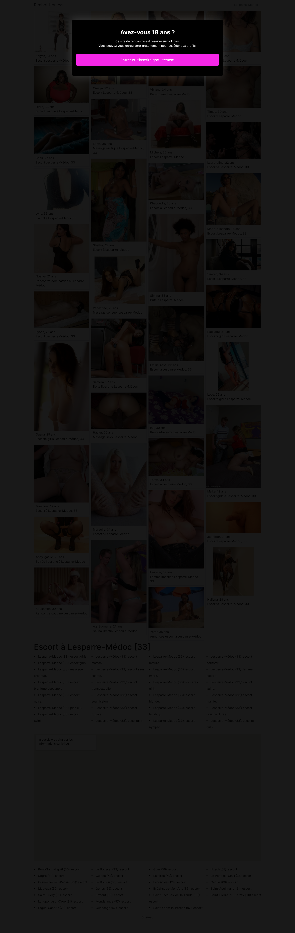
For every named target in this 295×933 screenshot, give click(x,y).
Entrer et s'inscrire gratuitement (147, 60)
